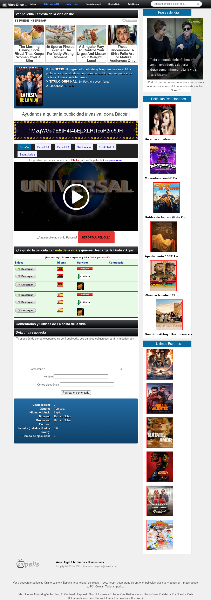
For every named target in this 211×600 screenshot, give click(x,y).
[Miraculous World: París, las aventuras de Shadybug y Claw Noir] (162, 175)
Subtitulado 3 (27, 154)
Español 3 (63, 147)
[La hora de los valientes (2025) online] (159, 415)
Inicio (33, 4)
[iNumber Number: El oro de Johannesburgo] (163, 292)
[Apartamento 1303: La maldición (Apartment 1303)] (163, 253)
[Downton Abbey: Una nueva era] (169, 331)
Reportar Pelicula (96, 237)
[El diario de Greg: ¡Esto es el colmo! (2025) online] (159, 551)
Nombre (48, 376)
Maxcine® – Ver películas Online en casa (13, 1)
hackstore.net (93, 4)
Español (24, 147)
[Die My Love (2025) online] (159, 449)
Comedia (69, 86)
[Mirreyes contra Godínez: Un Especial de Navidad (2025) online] (159, 517)
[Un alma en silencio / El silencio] (162, 136)
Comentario (37, 369)
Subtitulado (84, 147)
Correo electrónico (48, 384)
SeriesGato (114, 4)
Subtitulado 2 (106, 147)
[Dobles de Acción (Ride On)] (166, 214)
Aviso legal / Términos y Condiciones (80, 562)
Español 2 (43, 147)
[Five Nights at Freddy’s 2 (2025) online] (159, 483)
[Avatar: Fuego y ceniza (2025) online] (159, 380)
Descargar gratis (25, 269)
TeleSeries (133, 4)
